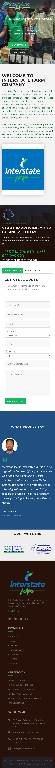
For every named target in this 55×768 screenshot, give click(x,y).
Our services (19, 45)
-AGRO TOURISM (16, 680)
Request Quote (15, 401)
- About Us (13, 636)
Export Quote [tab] (32, 271)
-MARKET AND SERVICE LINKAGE (25, 698)
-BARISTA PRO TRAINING (21, 685)
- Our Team (13, 645)
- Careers (12, 663)
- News (11, 641)
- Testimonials (14, 650)
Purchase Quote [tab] (12, 271)
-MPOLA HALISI (16, 702)
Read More (13, 611)
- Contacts (13, 654)
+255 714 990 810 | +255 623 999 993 (24, 253)
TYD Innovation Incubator (33, 764)
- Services (12, 658)
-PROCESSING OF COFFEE (21, 689)
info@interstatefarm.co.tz (20, 259)
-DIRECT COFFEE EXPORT (21, 694)
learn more (19, 52)
